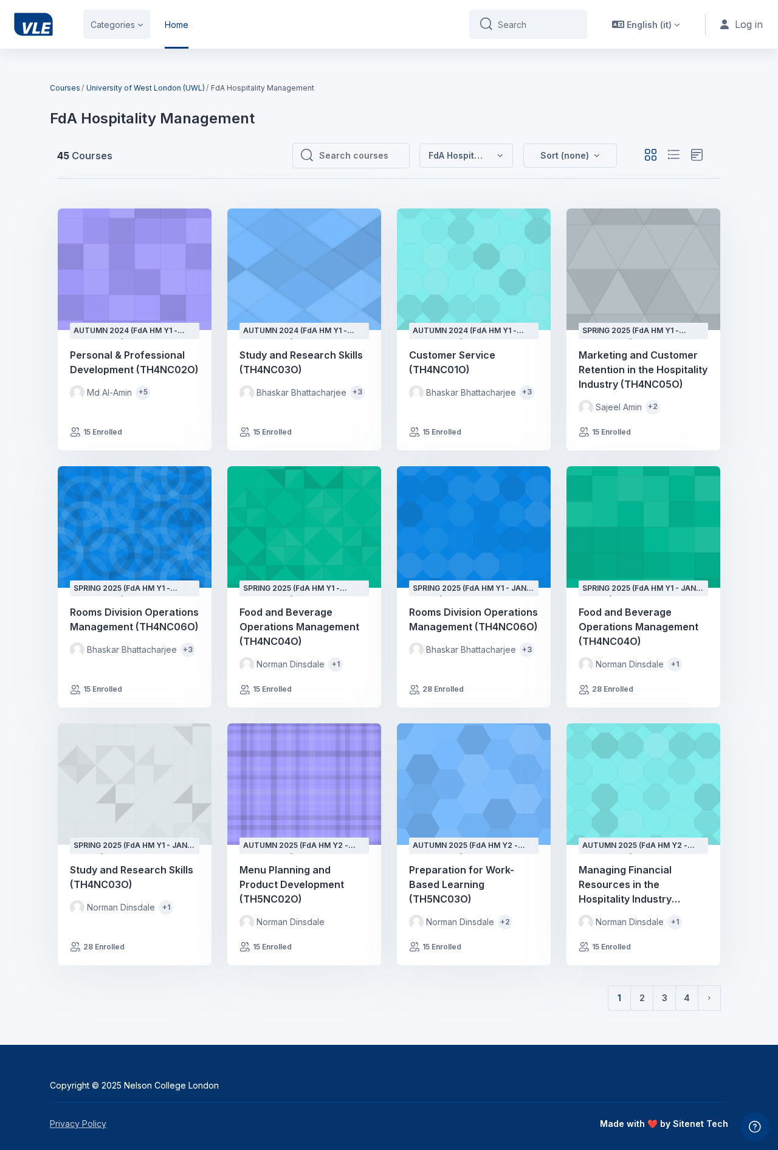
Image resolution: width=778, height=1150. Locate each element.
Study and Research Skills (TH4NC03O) (301, 362)
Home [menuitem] (176, 24)
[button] (646, 24)
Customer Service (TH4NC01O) (452, 362)
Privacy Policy (78, 1123)
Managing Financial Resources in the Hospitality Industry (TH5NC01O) (625, 885)
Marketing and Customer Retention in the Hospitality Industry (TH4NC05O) (643, 369)
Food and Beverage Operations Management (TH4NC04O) (299, 626)
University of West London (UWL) (145, 87)
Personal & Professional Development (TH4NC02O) (134, 362)
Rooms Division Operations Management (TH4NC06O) (134, 619)
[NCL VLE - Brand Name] (33, 24)
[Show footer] (754, 1126)
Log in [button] (749, 24)
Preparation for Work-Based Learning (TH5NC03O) (461, 884)
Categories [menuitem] (113, 24)
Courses (65, 87)
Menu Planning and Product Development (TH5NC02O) (291, 884)
